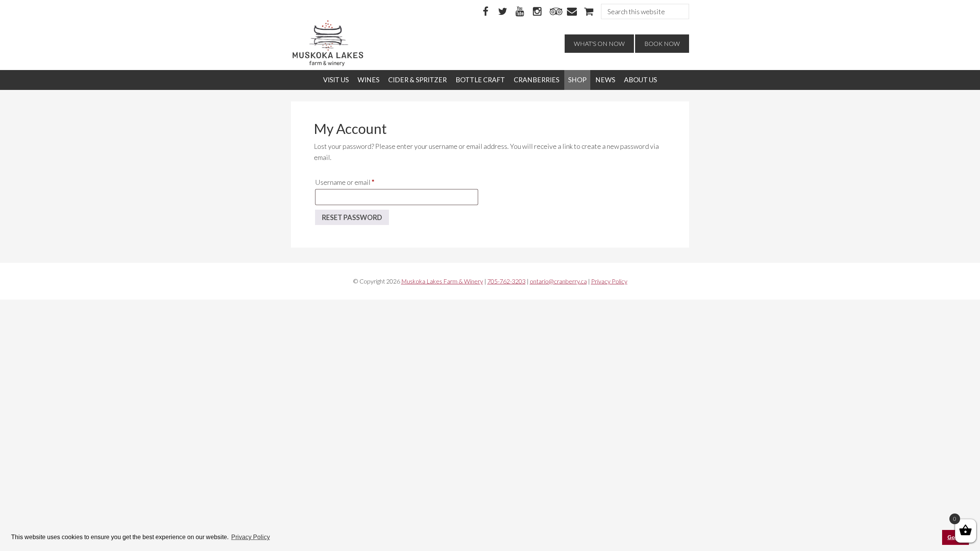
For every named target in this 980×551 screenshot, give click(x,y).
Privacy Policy (609, 281)
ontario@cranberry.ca (558, 281)
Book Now (662, 43)
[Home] (328, 64)
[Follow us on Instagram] (537, 12)
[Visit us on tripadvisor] (554, 12)
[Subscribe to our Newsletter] (571, 12)
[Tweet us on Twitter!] (503, 12)
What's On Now (599, 43)
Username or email (358, 182)
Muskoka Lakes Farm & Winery (442, 281)
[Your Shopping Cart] (589, 12)
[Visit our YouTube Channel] (520, 12)
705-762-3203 (506, 281)
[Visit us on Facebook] (485, 12)
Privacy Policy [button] (250, 537)
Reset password (352, 217)
